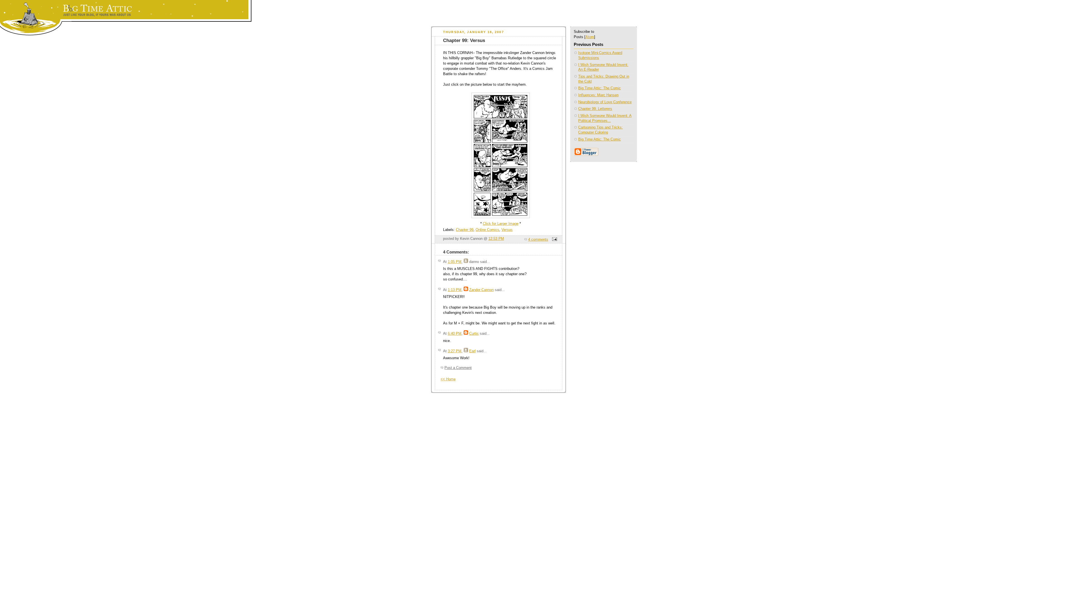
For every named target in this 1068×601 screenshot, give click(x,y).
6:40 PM (454, 334)
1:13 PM (454, 290)
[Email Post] (553, 240)
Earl (472, 351)
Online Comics (487, 230)
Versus (507, 230)
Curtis (474, 334)
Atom (589, 37)
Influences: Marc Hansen (598, 95)
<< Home (448, 379)
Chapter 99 (464, 230)
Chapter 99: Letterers (595, 109)
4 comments (538, 240)
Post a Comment (458, 368)
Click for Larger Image (500, 224)
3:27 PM (454, 351)
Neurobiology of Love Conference (605, 102)
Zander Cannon (481, 290)
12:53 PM (496, 239)
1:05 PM (454, 262)
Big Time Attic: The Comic (599, 88)
